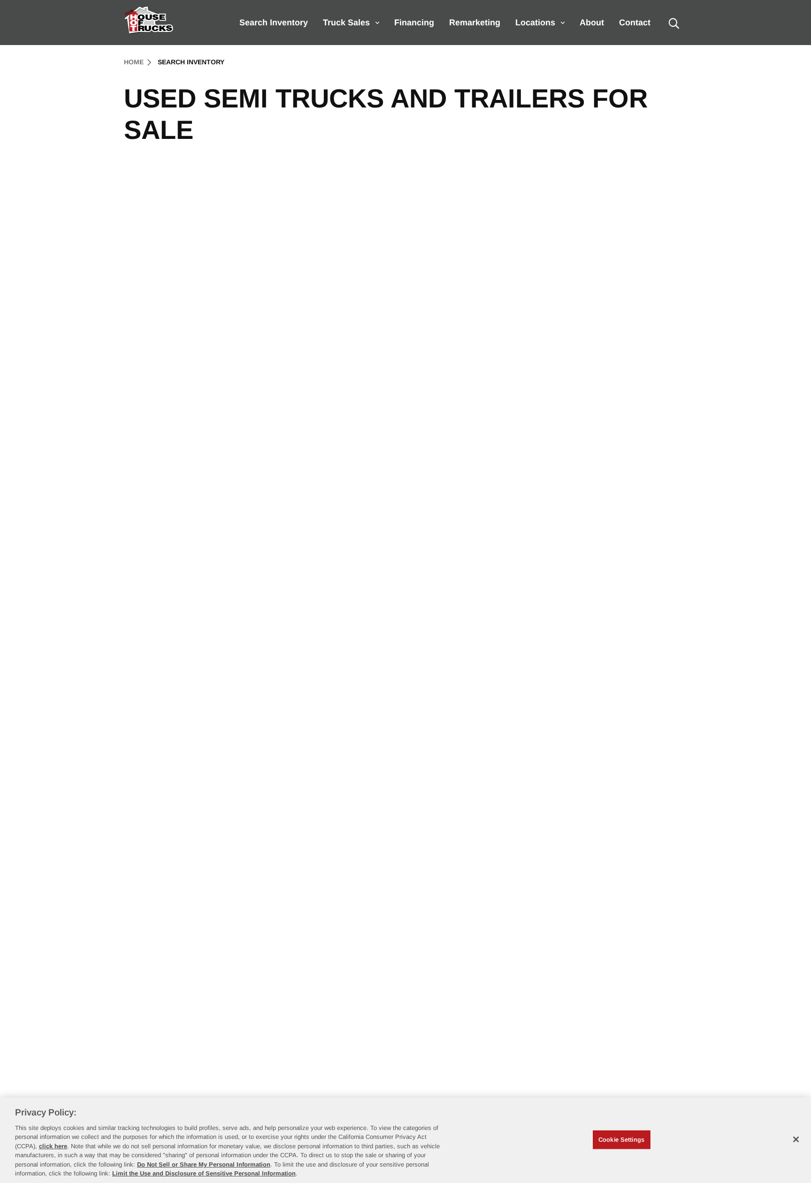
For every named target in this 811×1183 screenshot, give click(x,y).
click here (53, 1146)
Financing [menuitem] (414, 22)
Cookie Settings (621, 1139)
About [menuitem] (592, 22)
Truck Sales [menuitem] (346, 22)
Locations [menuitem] (535, 22)
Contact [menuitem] (634, 22)
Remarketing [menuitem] (474, 22)
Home (134, 62)
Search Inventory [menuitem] (273, 22)
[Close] (796, 1139)
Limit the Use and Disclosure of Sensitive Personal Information (204, 1173)
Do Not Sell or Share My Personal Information (203, 1164)
